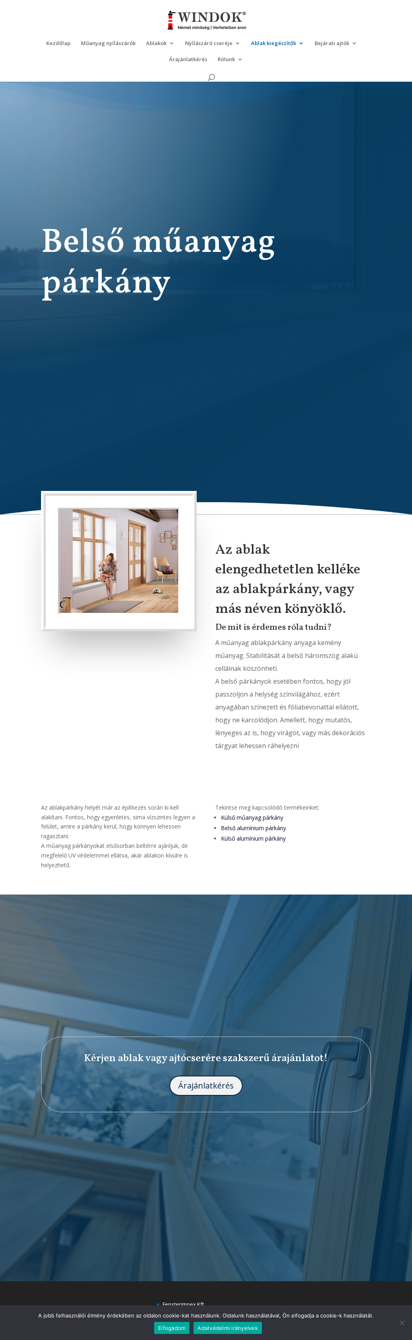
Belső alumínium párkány (253, 828)
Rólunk (226, 59)
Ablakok (156, 43)
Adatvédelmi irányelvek (228, 1328)
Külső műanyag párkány (252, 817)
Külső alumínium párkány (253, 838)
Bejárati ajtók (332, 43)
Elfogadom (171, 1328)
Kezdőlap (58, 43)
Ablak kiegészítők (273, 43)
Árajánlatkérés (188, 59)
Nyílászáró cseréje (209, 43)
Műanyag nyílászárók (108, 43)
